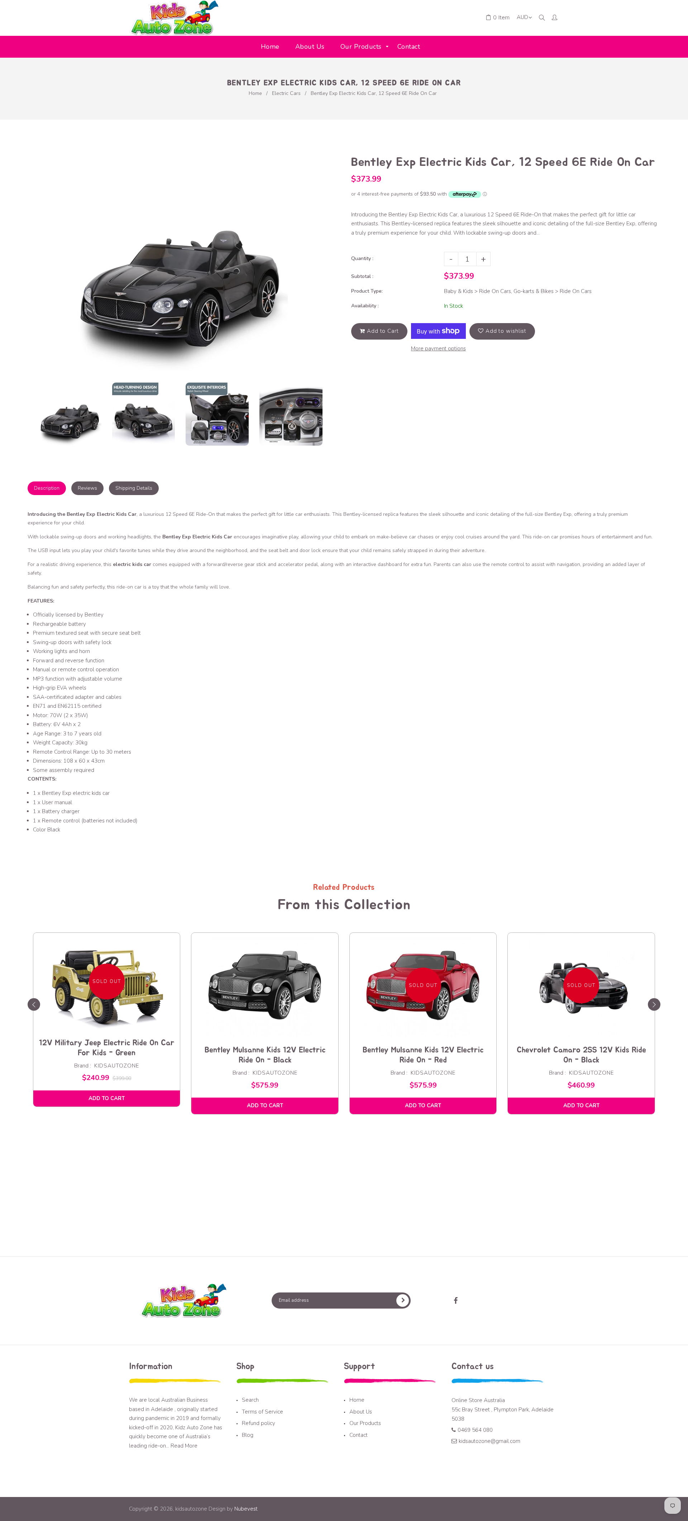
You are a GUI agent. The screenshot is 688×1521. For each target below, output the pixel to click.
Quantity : (362, 258)
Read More (184, 1445)
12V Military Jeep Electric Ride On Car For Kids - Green (107, 1048)
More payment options (438, 348)
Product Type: (367, 291)
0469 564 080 (475, 1430)
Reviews (87, 488)
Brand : (82, 1065)
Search (250, 1400)
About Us (360, 1411)
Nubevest (245, 1508)
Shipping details (133, 488)
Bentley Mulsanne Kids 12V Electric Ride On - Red (423, 1055)
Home (255, 93)
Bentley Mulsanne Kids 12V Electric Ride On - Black (265, 1055)
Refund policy (258, 1423)
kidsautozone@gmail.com (489, 1441)
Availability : (365, 305)
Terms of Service (262, 1411)
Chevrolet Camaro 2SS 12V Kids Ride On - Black (581, 1055)
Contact (358, 1435)
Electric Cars (286, 93)
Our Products (365, 1423)
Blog (247, 1435)
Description (46, 488)
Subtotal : (362, 276)
